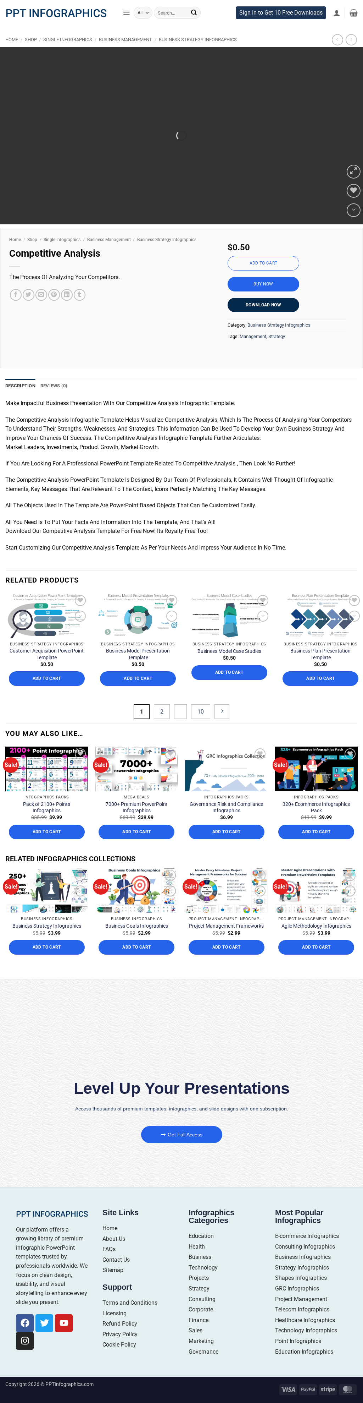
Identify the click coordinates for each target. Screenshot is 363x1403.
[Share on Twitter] (28, 295)
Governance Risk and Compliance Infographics (226, 807)
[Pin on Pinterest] (54, 295)
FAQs (109, 1249)
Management (253, 336)
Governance (203, 1351)
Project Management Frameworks (226, 926)
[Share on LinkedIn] (67, 295)
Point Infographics (298, 1341)
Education (201, 1236)
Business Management (125, 39)
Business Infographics (303, 1257)
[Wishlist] (354, 191)
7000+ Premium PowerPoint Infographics (137, 807)
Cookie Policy (119, 1344)
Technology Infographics (306, 1330)
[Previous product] (351, 39)
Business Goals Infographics (136, 926)
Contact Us (116, 1259)
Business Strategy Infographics (198, 39)
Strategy (276, 336)
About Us (113, 1238)
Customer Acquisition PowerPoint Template (47, 654)
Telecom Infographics (302, 1309)
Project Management (301, 1299)
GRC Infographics (297, 1288)
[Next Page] (221, 711)
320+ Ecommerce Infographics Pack (316, 807)
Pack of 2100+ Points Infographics (46, 807)
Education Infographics (304, 1351)
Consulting (202, 1299)
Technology (203, 1267)
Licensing (114, 1313)
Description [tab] (20, 385)
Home (11, 39)
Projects (199, 1277)
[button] (126, 13)
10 (200, 711)
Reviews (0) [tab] (54, 385)
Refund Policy (119, 1323)
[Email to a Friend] (41, 295)
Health (197, 1246)
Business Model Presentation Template (138, 654)
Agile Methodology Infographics (316, 926)
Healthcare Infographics (305, 1320)
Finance (198, 1320)
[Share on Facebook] (16, 295)
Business (200, 1257)
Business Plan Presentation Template (320, 654)
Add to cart (264, 263)
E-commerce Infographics (307, 1236)
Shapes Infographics (301, 1277)
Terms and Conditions (129, 1302)
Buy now (263, 284)
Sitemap (112, 1270)
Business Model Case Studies (229, 651)
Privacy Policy (120, 1334)
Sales (195, 1330)
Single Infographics (67, 39)
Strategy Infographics (302, 1267)
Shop (31, 39)
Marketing (201, 1341)
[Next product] (337, 39)
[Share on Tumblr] (79, 295)
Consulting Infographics (305, 1246)
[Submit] (194, 13)
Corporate (201, 1309)
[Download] (354, 210)
